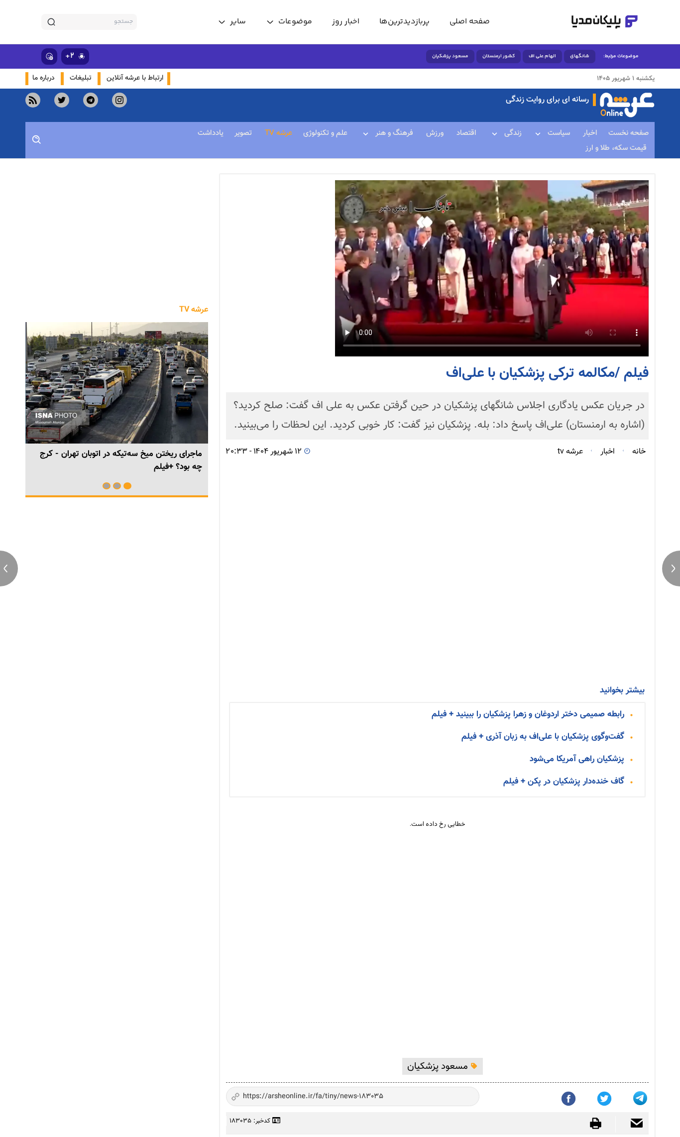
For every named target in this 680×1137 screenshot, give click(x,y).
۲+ (69, 56)
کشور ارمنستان (498, 56)
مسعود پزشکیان (450, 56)
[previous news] (9, 568)
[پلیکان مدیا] (604, 22)
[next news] (671, 568)
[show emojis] (49, 56)
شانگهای (579, 56)
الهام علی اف (542, 56)
